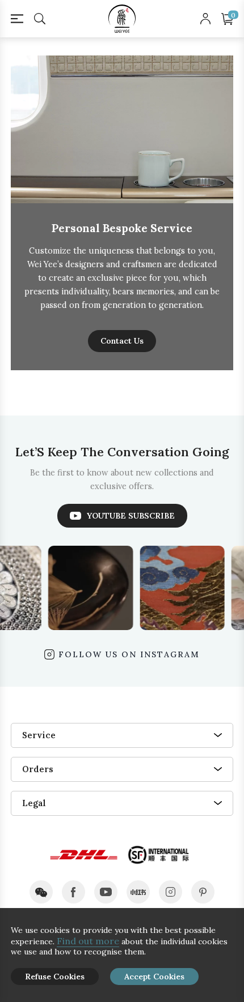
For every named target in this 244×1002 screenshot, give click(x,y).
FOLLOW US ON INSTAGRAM (129, 654)
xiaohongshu (138, 891)
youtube (105, 891)
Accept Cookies (154, 976)
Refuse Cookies (55, 976)
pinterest (202, 891)
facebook (73, 891)
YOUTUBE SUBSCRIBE (131, 516)
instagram (170, 891)
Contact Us (122, 341)
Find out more (88, 941)
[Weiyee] (122, 19)
